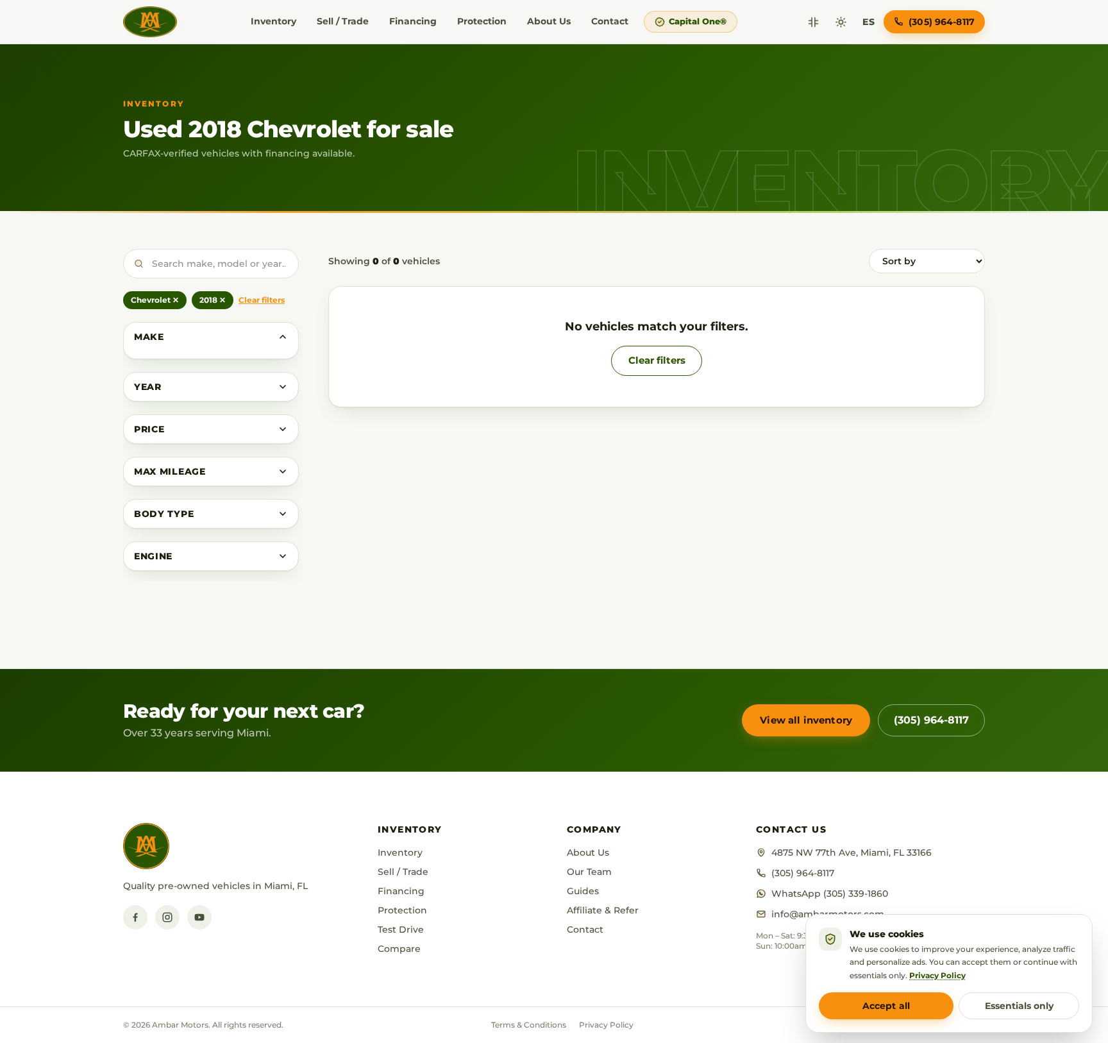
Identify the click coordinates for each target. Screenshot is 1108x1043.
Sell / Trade (343, 21)
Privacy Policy (606, 1025)
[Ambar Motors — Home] (150, 21)
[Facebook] (135, 917)
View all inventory (806, 720)
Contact (609, 21)
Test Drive (401, 929)
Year (148, 387)
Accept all (886, 1006)
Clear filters (262, 300)
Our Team (589, 872)
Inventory (273, 21)
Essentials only (1019, 1006)
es (868, 22)
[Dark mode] (840, 22)
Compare (399, 948)
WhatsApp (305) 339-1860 (829, 893)
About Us (549, 21)
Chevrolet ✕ (155, 300)
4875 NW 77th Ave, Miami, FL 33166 (851, 852)
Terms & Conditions (528, 1025)
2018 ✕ (212, 300)
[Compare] (813, 22)
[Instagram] (167, 917)
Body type (164, 514)
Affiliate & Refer (603, 910)
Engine (153, 556)
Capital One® (697, 21)
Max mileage (170, 471)
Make (149, 337)
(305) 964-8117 (931, 720)
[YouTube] (199, 917)
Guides (583, 891)
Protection (482, 21)
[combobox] (211, 263)
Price (149, 429)
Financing (413, 21)
